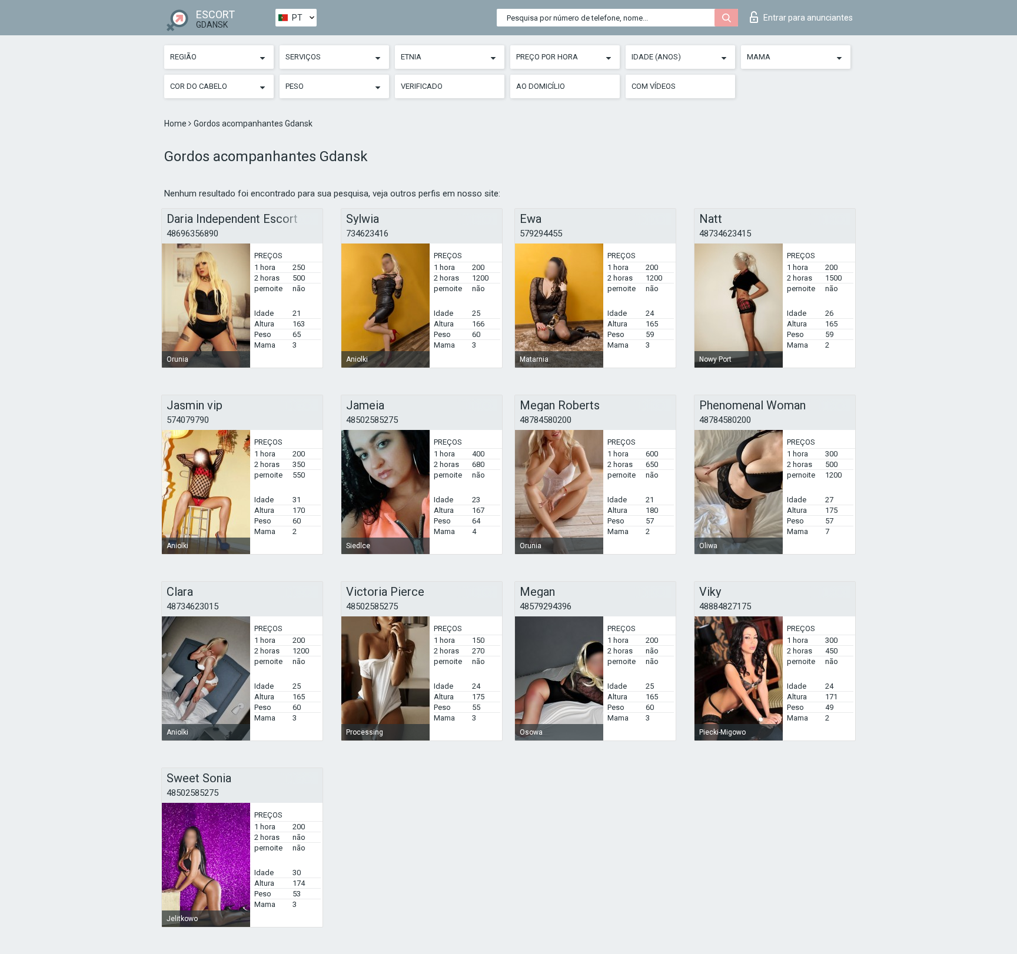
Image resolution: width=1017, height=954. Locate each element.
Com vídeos (654, 86)
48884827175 (725, 606)
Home (176, 123)
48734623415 (725, 233)
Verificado (422, 86)
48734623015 (192, 606)
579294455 (541, 233)
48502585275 (372, 420)
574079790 (188, 420)
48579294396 (545, 606)
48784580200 (545, 420)
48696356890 (192, 233)
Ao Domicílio (540, 86)
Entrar (808, 17)
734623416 (367, 233)
